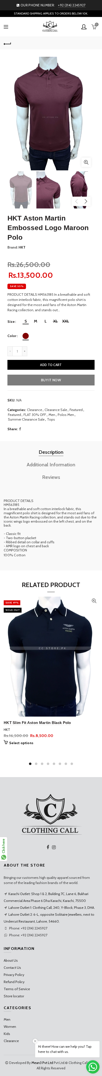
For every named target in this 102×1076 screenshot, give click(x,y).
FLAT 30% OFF (35, 415)
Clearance (34, 410)
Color (11, 336)
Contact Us (12, 967)
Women (10, 1026)
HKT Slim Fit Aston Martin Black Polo (37, 723)
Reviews (51, 477)
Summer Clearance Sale (26, 419)
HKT (22, 247)
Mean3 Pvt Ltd (42, 1063)
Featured (76, 410)
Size (11, 322)
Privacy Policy (14, 975)
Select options (21, 743)
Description (51, 452)
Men (52, 415)
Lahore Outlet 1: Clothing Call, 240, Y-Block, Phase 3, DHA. (51, 907)
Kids (7, 1034)
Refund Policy (14, 982)
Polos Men (66, 415)
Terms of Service (17, 989)
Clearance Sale (56, 410)
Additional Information (51, 465)
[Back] (7, 43)
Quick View (94, 601)
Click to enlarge (86, 162)
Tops (51, 419)
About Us (11, 960)
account (84, 26)
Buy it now (51, 380)
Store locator (14, 996)
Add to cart (51, 365)
